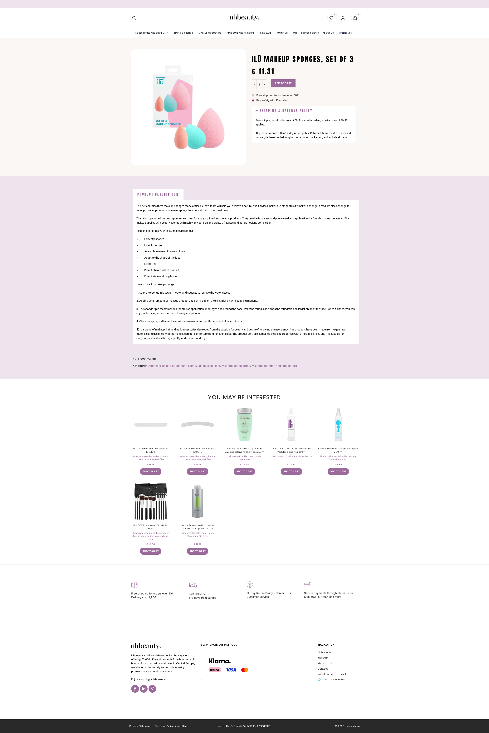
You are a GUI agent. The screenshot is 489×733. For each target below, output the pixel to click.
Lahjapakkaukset (209, 366)
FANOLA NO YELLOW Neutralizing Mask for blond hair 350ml (291, 450)
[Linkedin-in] (144, 689)
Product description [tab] (158, 194)
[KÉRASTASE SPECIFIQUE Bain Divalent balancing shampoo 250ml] (244, 424)
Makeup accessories (236, 366)
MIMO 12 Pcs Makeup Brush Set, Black (150, 527)
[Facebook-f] (135, 689)
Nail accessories (145, 459)
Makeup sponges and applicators (274, 366)
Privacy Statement (139, 726)
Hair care (248, 456)
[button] (303, 110)
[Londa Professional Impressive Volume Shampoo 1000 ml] (197, 501)
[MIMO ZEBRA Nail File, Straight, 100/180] (150, 424)
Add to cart (283, 83)
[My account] (343, 18)
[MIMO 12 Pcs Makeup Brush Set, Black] (150, 501)
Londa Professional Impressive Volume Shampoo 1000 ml (197, 527)
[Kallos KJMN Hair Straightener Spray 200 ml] (338, 424)
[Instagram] (152, 689)
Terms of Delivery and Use (171, 726)
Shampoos (244, 459)
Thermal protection (338, 459)
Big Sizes (203, 536)
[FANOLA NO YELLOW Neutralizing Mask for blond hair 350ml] (291, 424)
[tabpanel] (246, 272)
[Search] (134, 18)
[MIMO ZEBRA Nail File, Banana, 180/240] (197, 424)
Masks (308, 456)
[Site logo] (244, 17)
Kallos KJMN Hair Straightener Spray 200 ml (338, 450)
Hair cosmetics (235, 456)
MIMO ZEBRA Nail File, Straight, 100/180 (151, 450)
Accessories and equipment (167, 366)
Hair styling (350, 456)
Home (192, 366)
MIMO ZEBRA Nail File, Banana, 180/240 (197, 450)
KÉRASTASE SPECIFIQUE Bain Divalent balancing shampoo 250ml (244, 450)
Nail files (159, 459)
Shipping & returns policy (286, 111)
